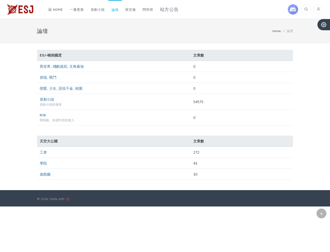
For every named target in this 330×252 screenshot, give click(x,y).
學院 (43, 163)
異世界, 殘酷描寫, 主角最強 (62, 66)
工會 (43, 152)
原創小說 (47, 99)
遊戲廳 (45, 174)
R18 (43, 115)
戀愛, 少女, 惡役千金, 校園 (61, 88)
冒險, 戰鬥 (48, 77)
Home (277, 31)
